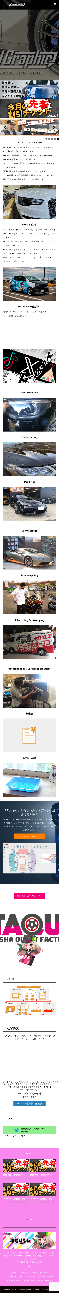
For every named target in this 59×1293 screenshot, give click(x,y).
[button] (5, 127)
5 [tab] (58, 139)
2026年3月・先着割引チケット (42, 1204)
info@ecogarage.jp (33, 1093)
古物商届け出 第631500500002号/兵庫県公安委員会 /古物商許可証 (31, 1280)
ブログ (35, 1273)
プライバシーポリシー (15, 1276)
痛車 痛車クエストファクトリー (29, 896)
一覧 (17, 1184)
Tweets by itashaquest (15, 1135)
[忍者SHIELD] (29, 89)
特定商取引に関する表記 (46, 1276)
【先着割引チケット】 (47, 1178)
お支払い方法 (44, 1273)
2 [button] (31, 1219)
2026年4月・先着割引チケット (42, 1175)
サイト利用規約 (30, 1276)
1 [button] (27, 1219)
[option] (30, 1187)
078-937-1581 (32, 1090)
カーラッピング (18, 1181)
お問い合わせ (25, 1273)
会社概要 (14, 1273)
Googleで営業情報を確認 (29, 1103)
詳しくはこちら (29, 836)
